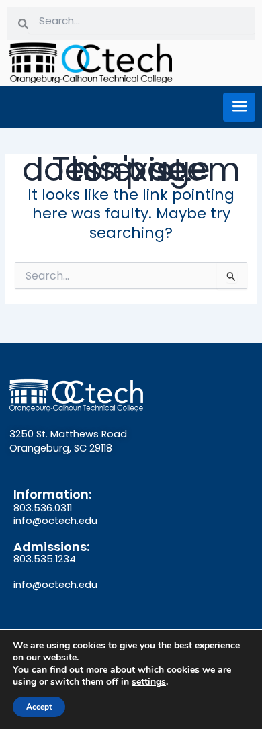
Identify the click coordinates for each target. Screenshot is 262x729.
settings (149, 682)
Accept (39, 706)
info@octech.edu (55, 520)
